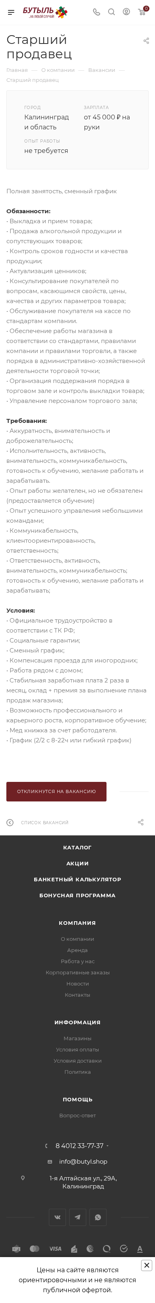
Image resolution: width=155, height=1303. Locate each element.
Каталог (77, 847)
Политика (77, 1072)
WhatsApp (98, 1217)
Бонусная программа (77, 895)
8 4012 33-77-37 (79, 1146)
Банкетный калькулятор (77, 879)
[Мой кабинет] (126, 12)
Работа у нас (78, 961)
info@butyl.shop (83, 1161)
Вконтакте (57, 1217)
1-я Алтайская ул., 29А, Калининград (83, 1182)
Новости (77, 983)
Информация (77, 1022)
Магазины (77, 1038)
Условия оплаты (77, 1049)
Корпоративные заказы (78, 972)
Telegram (77, 1217)
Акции (77, 863)
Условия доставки (78, 1060)
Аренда (77, 950)
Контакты (77, 995)
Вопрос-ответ (77, 1115)
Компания (77, 923)
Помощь (78, 1099)
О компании (77, 939)
